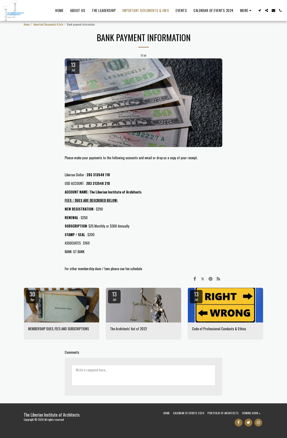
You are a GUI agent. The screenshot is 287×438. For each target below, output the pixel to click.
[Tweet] (203, 278)
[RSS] (218, 278)
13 (114, 296)
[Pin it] (210, 278)
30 (32, 296)
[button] (259, 10)
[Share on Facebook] (195, 278)
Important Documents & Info (48, 24)
